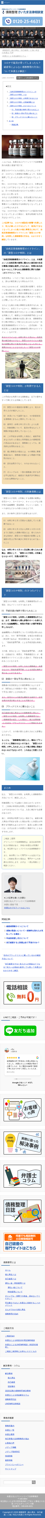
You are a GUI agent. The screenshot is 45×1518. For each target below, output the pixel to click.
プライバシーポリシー (14, 1465)
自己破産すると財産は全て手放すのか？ (23, 942)
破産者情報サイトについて (17, 926)
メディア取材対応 (12, 1452)
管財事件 (11, 1386)
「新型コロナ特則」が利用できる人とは (23, 98)
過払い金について (15, 1287)
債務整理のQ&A (11, 1314)
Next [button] (42, 37)
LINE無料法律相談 (12, 1404)
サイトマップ (10, 1469)
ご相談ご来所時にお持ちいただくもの (20, 1351)
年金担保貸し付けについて (17, 938)
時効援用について (15, 1292)
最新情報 (8, 1460)
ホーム (8, 1270)
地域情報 (8, 1456)
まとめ (11, 121)
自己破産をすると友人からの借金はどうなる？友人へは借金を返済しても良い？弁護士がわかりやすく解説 (22, 967)
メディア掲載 (10, 1447)
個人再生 (11, 1378)
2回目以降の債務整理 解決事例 (18, 1391)
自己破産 (11, 1382)
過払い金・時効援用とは (15, 1283)
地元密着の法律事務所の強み (17, 1439)
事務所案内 (9, 1426)
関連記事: (15, 125)
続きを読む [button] (16, 1072)
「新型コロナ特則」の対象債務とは (22, 102)
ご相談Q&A (10, 1336)
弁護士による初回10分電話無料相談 (20, 1340)
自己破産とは (10, 1279)
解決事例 (8, 1374)
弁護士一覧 (9, 1430)
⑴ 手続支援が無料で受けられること (25, 110)
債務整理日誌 (10, 1399)
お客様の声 (9, 1443)
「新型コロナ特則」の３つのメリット (22, 106)
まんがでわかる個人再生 (15, 1310)
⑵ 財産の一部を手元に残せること (25, 113)
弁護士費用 (9, 1434)
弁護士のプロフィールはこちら (17, 908)
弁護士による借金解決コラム (27, 78)
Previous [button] (3, 37)
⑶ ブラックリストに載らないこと (25, 117)
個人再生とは (10, 1275)
